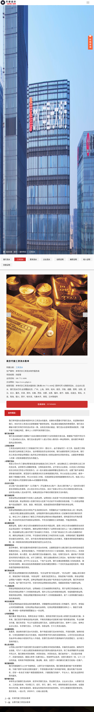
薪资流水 (33, 259)
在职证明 (60, 259)
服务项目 (23, 252)
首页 (15, 252)
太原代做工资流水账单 (21, 702)
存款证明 (6, 265)
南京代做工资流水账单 (17, 361)
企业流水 (46, 259)
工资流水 (32, 252)
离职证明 (73, 259)
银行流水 (6, 259)
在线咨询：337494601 (47, 404)
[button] (85, 315)
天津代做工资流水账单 (21, 698)
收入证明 (86, 259)
